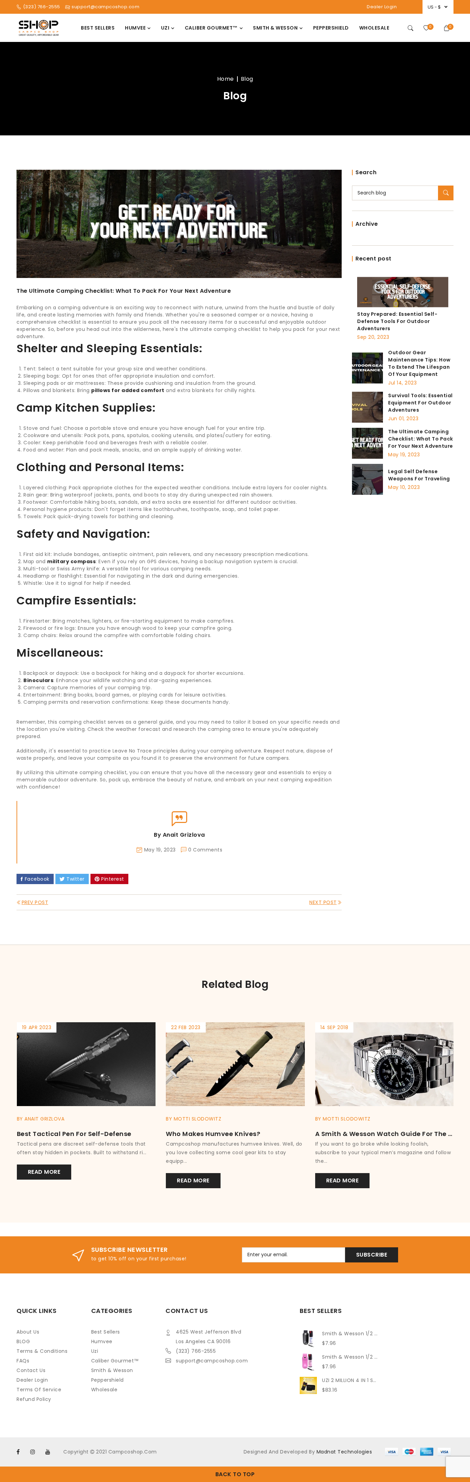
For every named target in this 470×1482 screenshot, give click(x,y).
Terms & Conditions (42, 1351)
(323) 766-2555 (196, 1351)
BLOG (23, 1341)
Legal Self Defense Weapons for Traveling (419, 475)
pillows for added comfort (127, 390)
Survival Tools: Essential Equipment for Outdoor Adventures (420, 402)
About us (28, 1331)
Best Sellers (105, 1331)
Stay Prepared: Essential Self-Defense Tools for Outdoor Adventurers (397, 321)
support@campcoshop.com (212, 1360)
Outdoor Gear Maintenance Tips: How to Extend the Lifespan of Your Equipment (419, 363)
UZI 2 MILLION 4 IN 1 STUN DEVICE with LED (350, 1380)
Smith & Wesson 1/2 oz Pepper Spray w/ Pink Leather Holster (350, 1356)
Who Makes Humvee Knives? (111, 1133)
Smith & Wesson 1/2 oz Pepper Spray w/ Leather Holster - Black (350, 1333)
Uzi (94, 1351)
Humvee (102, 1341)
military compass (71, 561)
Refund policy (34, 1399)
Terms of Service (39, 1389)
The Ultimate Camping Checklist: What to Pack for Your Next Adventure (420, 438)
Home (225, 79)
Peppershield (107, 1380)
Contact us (31, 1370)
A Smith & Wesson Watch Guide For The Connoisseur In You (282, 1133)
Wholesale (104, 1389)
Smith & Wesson (112, 1370)
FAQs (23, 1360)
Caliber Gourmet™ (115, 1360)
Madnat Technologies (344, 1451)
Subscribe (371, 1255)
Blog (247, 79)
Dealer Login (382, 6)
